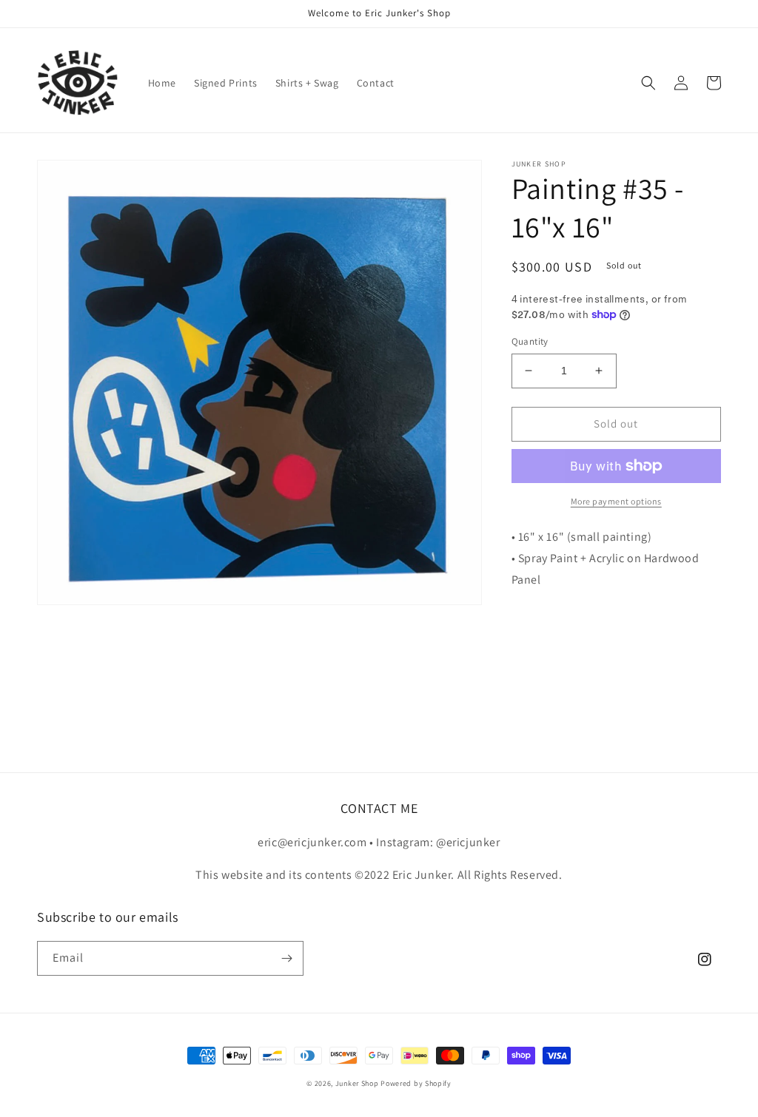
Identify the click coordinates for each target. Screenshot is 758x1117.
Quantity (530, 341)
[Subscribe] (286, 958)
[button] (648, 83)
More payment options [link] (616, 501)
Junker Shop (357, 1083)
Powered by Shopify (416, 1083)
